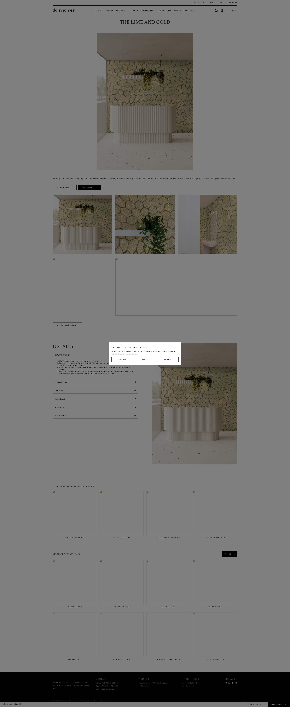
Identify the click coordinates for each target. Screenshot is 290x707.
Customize (122, 359)
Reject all (145, 359)
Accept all (167, 359)
